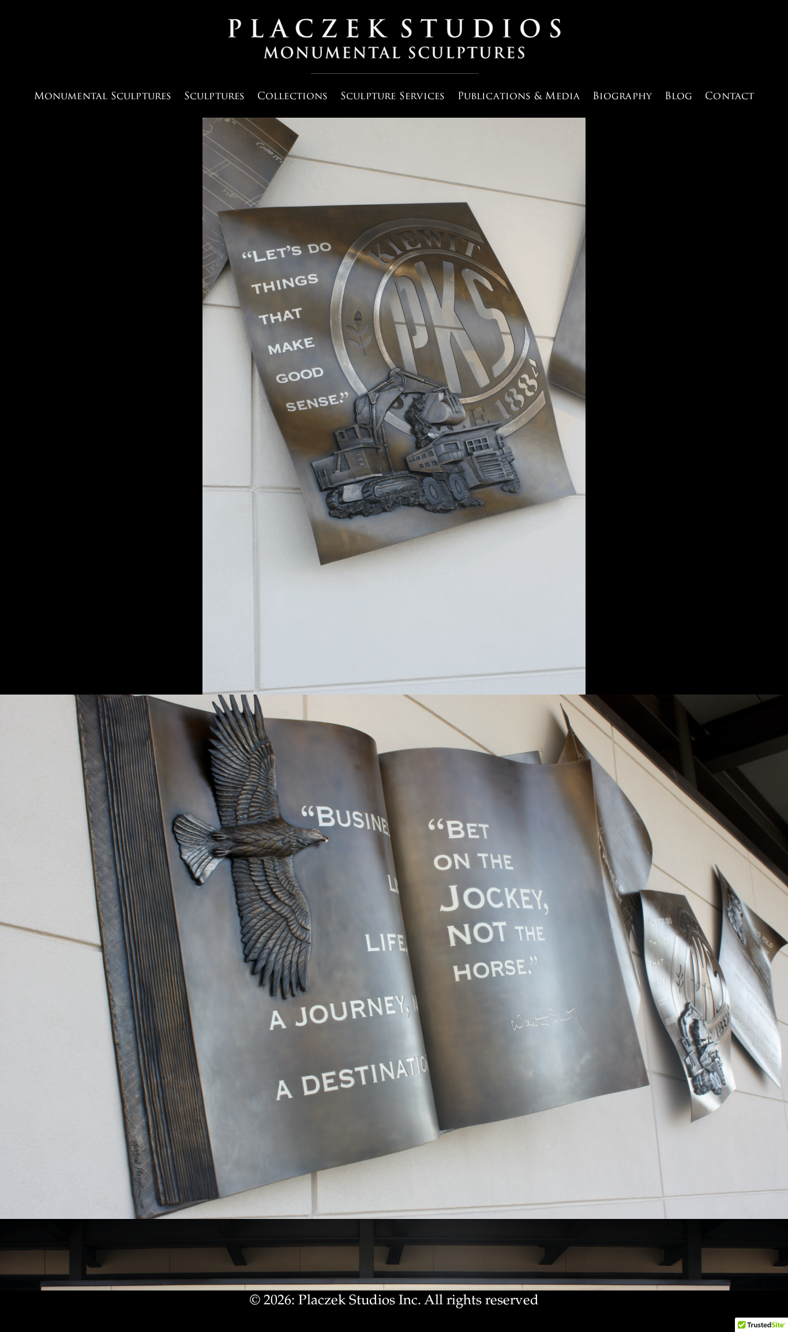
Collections (292, 97)
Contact (729, 97)
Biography (622, 97)
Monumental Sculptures (102, 97)
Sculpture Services (392, 97)
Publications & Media (518, 97)
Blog (678, 97)
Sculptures (214, 97)
